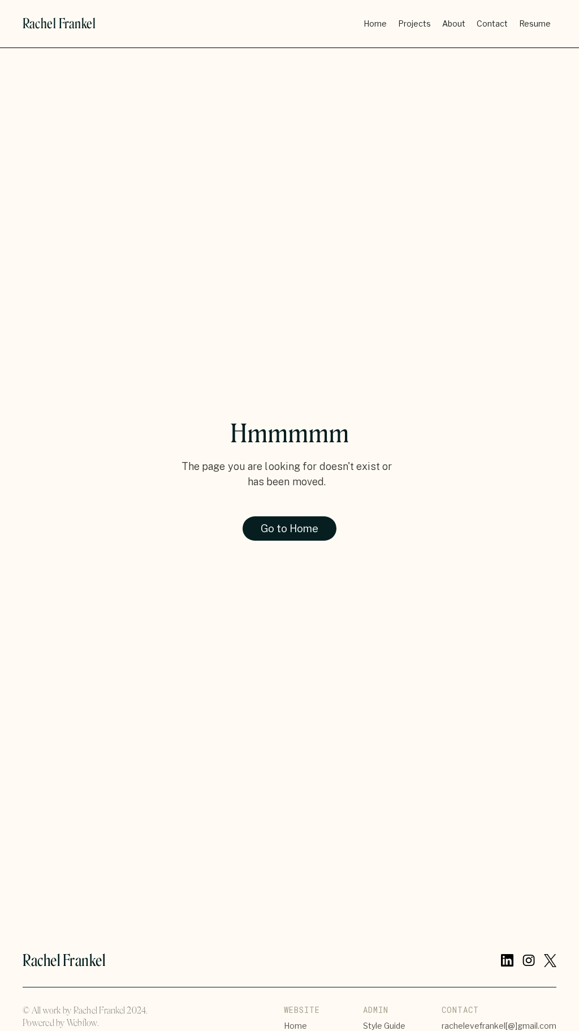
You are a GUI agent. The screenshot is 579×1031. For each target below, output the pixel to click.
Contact (492, 23)
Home (375, 23)
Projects (414, 23)
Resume (535, 23)
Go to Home (289, 528)
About (453, 23)
